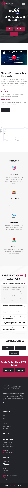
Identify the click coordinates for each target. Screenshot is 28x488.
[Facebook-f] (3, 454)
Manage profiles (5, 99)
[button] (14, 283)
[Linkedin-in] (6, 454)
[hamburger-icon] (23, 4)
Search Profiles (5, 92)
